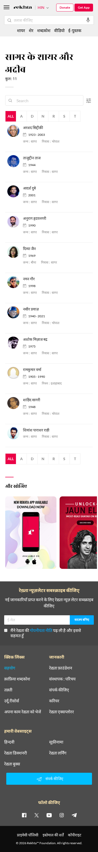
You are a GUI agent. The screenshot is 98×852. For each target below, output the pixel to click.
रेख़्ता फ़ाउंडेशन (60, 668)
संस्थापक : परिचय (62, 679)
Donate (65, 7)
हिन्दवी (9, 742)
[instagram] (61, 815)
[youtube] (49, 815)
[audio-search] (88, 20)
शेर (31, 30)
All (11, 116)
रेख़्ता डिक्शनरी (15, 753)
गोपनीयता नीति (41, 630)
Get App (84, 7)
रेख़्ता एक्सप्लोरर (61, 712)
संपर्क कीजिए (59, 690)
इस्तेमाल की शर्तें (53, 835)
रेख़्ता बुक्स (12, 764)
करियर (54, 701)
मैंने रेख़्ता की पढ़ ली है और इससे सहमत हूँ (45, 633)
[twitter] (36, 815)
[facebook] (24, 815)
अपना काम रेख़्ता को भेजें (22, 712)
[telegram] (74, 815)
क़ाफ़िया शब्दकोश (17, 679)
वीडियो (59, 30)
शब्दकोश (43, 30)
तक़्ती (8, 690)
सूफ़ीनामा (56, 742)
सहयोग (9, 668)
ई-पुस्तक (74, 30)
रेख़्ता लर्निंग (57, 753)
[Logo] (23, 8)
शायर (21, 30)
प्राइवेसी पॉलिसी (27, 835)
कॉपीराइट (74, 835)
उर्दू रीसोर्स (11, 701)
